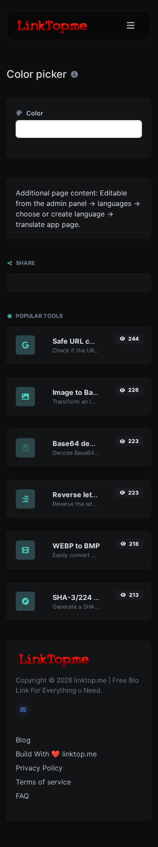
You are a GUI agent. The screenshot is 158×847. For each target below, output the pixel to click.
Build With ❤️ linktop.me (56, 753)
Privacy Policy (39, 767)
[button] (79, 129)
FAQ (22, 795)
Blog (23, 739)
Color (34, 113)
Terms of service (43, 781)
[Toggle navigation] (131, 25)
